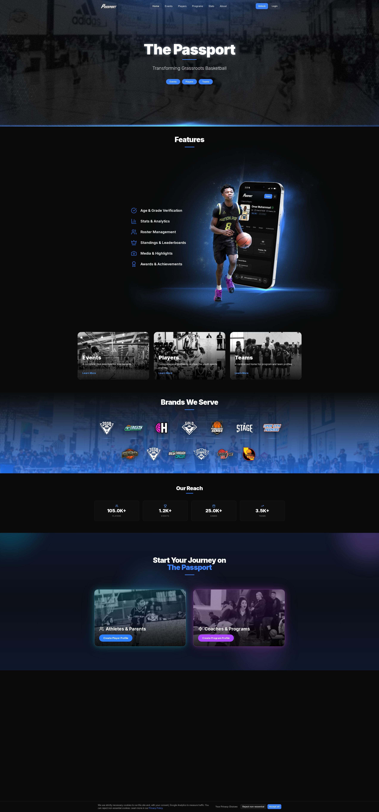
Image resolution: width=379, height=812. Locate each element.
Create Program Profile (216, 638)
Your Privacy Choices (226, 806)
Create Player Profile (115, 638)
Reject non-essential (253, 806)
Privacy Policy (156, 808)
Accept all (274, 806)
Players (189, 81)
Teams (205, 81)
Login (275, 6)
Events (173, 81)
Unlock (262, 6)
